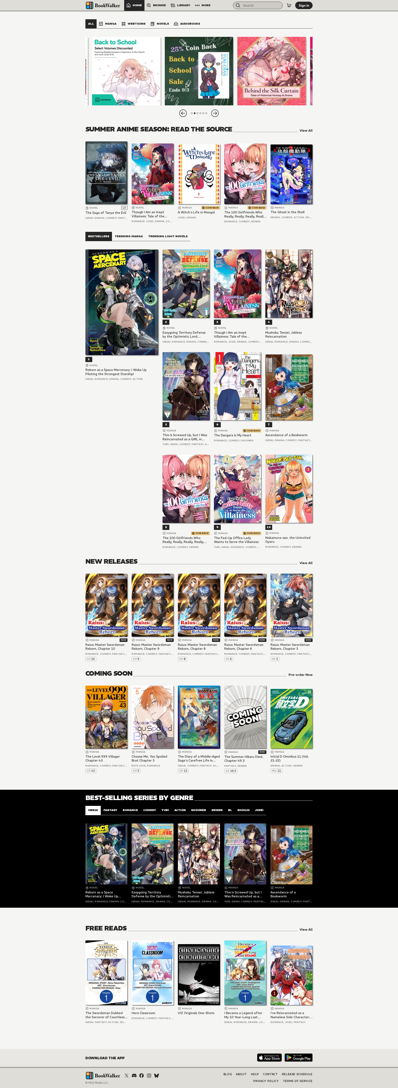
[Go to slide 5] (203, 113)
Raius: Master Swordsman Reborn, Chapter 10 (105, 647)
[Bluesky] (156, 1075)
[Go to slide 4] (200, 113)
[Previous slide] (183, 113)
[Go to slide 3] (197, 113)
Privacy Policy (266, 1081)
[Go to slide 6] (206, 113)
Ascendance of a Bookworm (286, 435)
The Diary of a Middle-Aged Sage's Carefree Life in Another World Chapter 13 (199, 759)
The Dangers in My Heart (232, 435)
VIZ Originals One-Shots (196, 1013)
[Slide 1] (126, 71)
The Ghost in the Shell (288, 212)
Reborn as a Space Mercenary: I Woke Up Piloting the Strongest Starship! (116, 372)
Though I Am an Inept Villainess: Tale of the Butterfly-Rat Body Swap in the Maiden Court (151, 214)
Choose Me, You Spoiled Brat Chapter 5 (149, 759)
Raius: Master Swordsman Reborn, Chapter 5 (290, 647)
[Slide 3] (271, 71)
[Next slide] (215, 113)
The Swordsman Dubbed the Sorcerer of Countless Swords (105, 1015)
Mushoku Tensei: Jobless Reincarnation (283, 335)
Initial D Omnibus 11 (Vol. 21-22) (290, 759)
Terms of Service (298, 1081)
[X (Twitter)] (126, 1075)
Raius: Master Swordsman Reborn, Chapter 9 (151, 647)
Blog (227, 1074)
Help (255, 1074)
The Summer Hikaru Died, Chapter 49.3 (243, 759)
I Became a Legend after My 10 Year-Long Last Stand (243, 1015)
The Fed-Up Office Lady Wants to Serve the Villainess (236, 540)
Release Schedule (297, 1074)
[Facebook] (141, 1075)
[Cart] (289, 5)
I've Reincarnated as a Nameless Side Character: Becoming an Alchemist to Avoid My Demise (290, 1015)
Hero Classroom (143, 1013)
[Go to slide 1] (192, 113)
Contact (270, 1074)
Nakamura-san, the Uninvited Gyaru (288, 540)
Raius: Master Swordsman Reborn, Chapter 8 (197, 647)
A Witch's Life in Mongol (196, 212)
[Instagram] (149, 1075)
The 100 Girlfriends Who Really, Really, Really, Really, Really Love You (245, 214)
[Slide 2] (199, 71)
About (241, 1074)
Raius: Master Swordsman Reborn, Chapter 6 (243, 647)
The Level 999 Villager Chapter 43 (102, 759)
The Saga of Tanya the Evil (105, 213)
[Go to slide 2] (194, 113)
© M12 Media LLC (96, 1082)
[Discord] (134, 1075)
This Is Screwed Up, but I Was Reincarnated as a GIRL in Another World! (185, 437)
